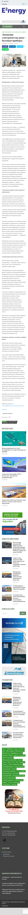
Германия (5, 755)
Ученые (10, 764)
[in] (24, 4)
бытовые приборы (12, 421)
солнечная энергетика (8, 780)
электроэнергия (6, 784)
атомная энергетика (19, 766)
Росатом (20, 760)
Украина (5, 764)
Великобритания (14, 753)
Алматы (16, 748)
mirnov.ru (4, 409)
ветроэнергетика (6, 768)
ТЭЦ (16, 762)
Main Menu (8, 26)
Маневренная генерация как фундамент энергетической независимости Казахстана (17, 576)
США (9, 762)
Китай (4, 757)
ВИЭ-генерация (10, 751)
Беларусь (22, 748)
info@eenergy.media (11, 831)
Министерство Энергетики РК (9, 760)
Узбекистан (21, 762)
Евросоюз (16, 755)
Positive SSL (5, 905)
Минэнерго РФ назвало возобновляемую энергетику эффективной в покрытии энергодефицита (13, 891)
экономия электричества (9, 423)
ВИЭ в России (6, 753)
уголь (9, 782)
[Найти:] (14, 613)
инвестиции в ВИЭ (7, 775)
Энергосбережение (6, 32)
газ (18, 771)
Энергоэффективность (8, 766)
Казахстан (22, 755)
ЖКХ (20, 32)
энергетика (14, 784)
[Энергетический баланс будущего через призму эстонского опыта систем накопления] (14, 498)
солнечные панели (18, 780)
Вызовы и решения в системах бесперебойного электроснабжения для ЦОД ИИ (14, 449)
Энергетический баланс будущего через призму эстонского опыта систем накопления (14, 501)
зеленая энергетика (7, 773)
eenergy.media (11, 833)
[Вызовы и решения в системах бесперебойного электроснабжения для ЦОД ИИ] (14, 446)
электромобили (15, 782)
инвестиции (15, 773)
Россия (4, 762)
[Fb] (22, 4)
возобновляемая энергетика (9, 771)
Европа (10, 755)
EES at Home (15, 32)
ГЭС (21, 753)
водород (14, 768)
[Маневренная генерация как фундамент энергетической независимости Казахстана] (7, 572)
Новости (24, 32)
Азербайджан (9, 748)
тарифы (4, 782)
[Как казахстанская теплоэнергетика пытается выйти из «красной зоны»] (7, 732)
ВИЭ (4, 751)
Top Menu (6, 1)
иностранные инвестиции (18, 775)
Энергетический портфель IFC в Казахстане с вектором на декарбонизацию (11, 475)
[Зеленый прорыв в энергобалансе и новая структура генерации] (7, 586)
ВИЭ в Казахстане (19, 751)
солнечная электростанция (9, 777)
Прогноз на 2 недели (8, 856)
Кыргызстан (10, 757)
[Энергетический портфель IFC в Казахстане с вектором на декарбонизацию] (14, 472)
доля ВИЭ (22, 771)
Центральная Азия (18, 764)
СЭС (13, 762)
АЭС (4, 748)
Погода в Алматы (6, 852)
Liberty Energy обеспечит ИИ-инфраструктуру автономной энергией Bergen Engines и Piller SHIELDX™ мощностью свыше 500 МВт (19, 547)
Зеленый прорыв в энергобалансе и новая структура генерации (19, 587)
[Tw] (25, 4)
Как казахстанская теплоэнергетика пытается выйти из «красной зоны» (18, 735)
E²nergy (11, 43)
